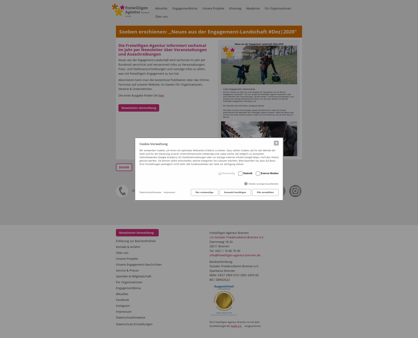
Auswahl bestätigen (235, 192)
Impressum (169, 192)
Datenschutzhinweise (150, 192)
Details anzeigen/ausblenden (264, 183)
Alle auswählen (265, 192)
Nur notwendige (204, 192)
